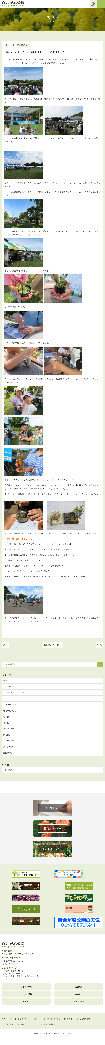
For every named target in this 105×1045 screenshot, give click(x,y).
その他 (6, 722)
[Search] (100, 664)
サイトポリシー (35, 1019)
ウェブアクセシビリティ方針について (16, 1024)
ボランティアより (10, 704)
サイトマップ (7, 1019)
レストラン (8, 686)
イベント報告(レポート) (13, 692)
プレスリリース (20, 1019)
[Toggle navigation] (101, 4)
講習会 (6, 680)
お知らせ (79, 994)
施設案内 (79, 986)
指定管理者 (68, 1019)
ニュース (7, 698)
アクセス (26, 1001)
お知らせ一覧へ (52, 645)
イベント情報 (9, 740)
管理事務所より (23, 45)
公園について (26, 986)
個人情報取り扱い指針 (52, 1019)
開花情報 (7, 734)
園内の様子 (8, 752)
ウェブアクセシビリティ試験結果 (45, 1024)
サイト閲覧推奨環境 (82, 1019)
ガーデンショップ (10, 746)
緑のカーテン (9, 728)
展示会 (6, 716)
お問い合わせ (79, 1001)
